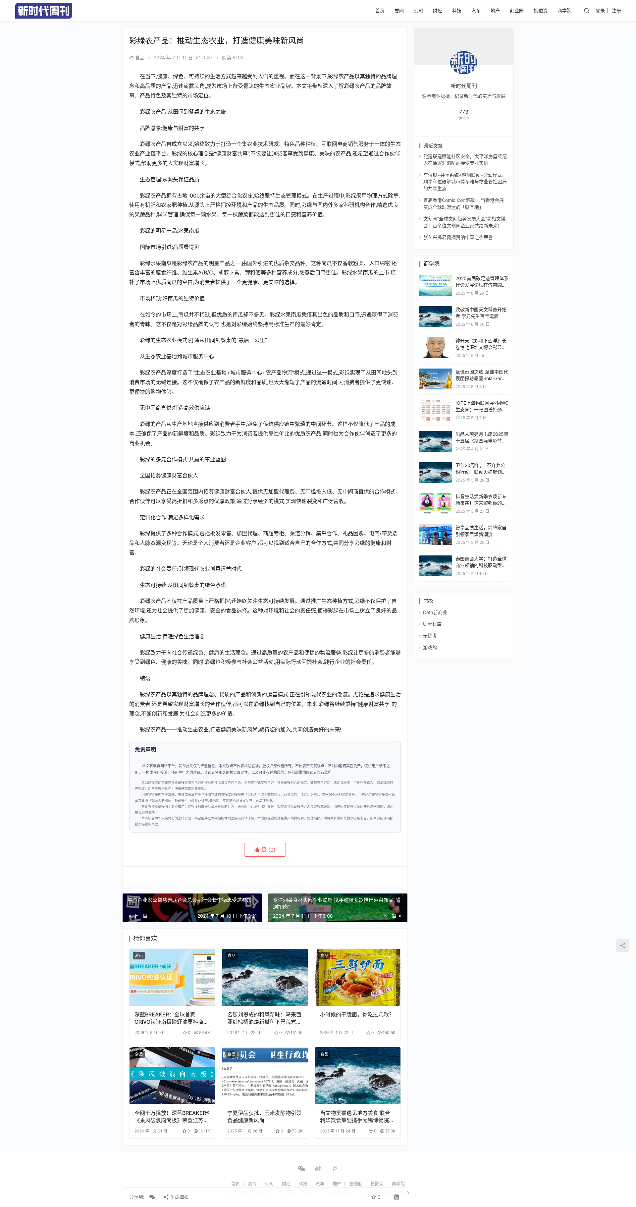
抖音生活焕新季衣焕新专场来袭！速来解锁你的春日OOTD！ (480, 502)
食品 (139, 57)
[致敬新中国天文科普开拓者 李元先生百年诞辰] (435, 309)
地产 (495, 10)
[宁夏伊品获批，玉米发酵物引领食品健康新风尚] (265, 1075)
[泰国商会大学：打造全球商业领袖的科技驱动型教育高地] (435, 558)
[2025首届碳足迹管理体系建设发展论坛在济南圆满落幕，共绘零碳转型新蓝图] (435, 278)
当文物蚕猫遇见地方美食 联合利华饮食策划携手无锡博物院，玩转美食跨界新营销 (357, 1117)
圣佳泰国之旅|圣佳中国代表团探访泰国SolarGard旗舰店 (481, 378)
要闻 (399, 10)
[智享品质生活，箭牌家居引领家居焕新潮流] (435, 527)
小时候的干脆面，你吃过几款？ (357, 1014)
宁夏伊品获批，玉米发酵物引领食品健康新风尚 (264, 1116)
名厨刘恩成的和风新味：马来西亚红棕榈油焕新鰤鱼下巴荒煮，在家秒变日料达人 (264, 1018)
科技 (456, 10)
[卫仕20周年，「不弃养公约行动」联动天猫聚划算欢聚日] (435, 465)
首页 (380, 10)
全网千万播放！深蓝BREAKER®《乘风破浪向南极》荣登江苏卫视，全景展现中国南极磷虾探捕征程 (172, 1117)
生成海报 (179, 1197)
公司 (418, 10)
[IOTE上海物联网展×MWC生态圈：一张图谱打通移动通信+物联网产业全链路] (435, 403)
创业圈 (517, 10)
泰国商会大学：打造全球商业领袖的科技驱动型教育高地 (480, 565)
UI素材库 (432, 624)
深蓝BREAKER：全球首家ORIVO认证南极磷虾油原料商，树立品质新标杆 (171, 1018)
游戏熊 (430, 647)
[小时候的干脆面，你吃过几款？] (357, 977)
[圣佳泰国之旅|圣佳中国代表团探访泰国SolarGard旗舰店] (435, 371)
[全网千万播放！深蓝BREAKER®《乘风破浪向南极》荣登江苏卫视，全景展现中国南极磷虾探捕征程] (172, 1075)
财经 (437, 10)
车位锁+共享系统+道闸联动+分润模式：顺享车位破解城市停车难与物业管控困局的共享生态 (465, 181)
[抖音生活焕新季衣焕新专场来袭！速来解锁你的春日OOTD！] (435, 496)
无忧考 (430, 635)
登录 (600, 10)
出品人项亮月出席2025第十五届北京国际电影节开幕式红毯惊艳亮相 (481, 440)
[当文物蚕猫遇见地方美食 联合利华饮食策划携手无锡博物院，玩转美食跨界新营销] (357, 1075)
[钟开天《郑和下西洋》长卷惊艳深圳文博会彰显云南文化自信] (435, 340)
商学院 (564, 10)
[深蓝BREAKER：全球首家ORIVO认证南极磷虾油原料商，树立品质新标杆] (172, 977)
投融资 (541, 10)
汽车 (476, 10)
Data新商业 (435, 612)
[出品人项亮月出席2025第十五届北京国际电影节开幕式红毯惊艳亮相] (435, 434)
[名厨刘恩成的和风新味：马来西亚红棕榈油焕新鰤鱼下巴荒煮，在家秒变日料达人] (265, 977)
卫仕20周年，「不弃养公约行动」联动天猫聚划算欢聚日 (480, 471)
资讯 (139, 955)
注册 (616, 10)
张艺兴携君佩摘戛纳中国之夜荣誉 (458, 237)
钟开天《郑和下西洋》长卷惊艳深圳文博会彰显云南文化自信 (480, 347)
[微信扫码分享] (152, 1197)
